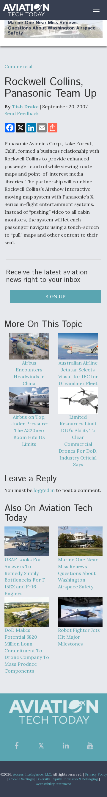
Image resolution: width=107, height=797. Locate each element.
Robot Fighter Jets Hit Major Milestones (79, 637)
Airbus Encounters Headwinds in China (29, 373)
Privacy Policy (96, 774)
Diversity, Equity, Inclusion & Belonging (67, 779)
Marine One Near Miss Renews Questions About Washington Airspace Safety (52, 28)
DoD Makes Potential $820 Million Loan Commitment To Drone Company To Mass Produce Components (26, 650)
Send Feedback (21, 113)
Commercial (18, 66)
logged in (44, 490)
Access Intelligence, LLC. (32, 774)
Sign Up (55, 296)
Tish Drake (25, 107)
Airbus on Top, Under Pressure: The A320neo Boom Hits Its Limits (29, 430)
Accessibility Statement (53, 784)
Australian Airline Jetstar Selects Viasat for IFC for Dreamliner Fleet (78, 373)
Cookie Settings (21, 779)
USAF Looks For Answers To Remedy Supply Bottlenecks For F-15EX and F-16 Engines (26, 576)
